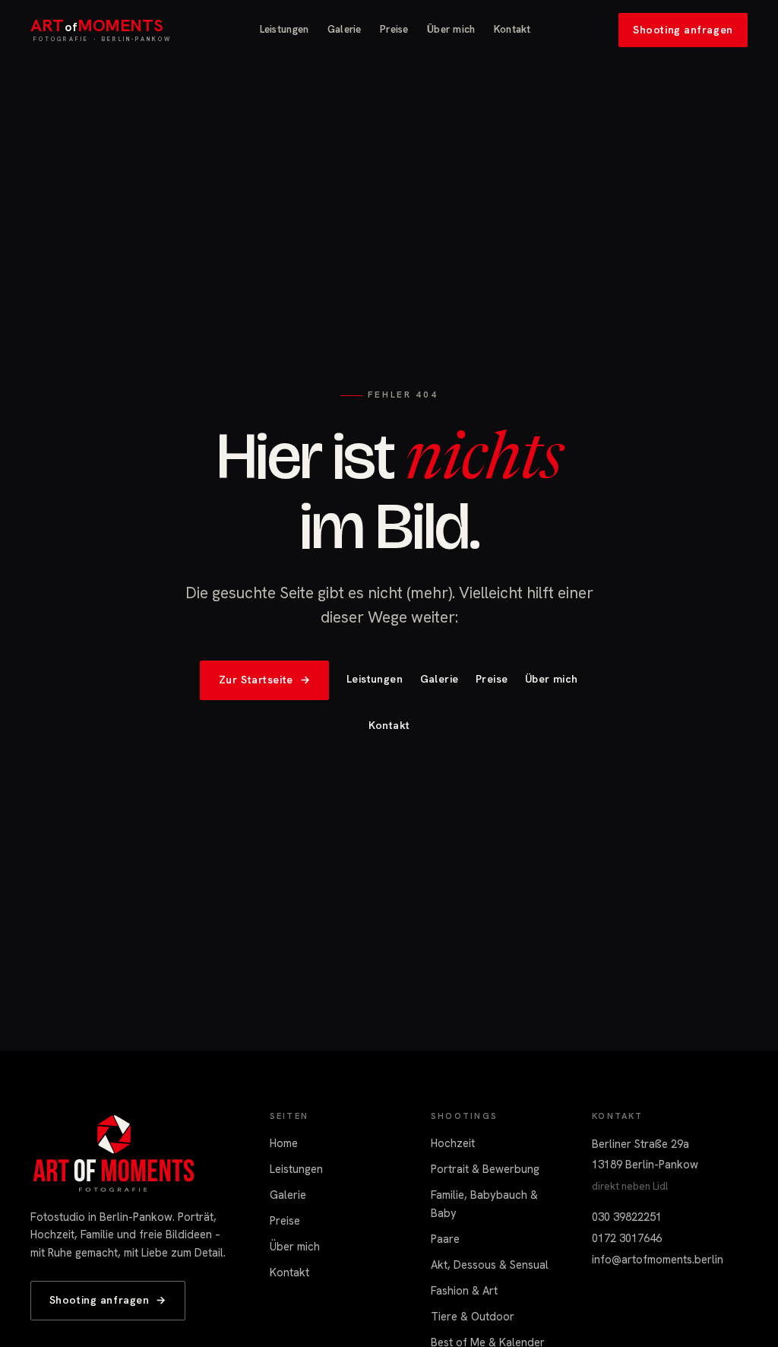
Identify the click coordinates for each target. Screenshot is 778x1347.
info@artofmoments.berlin (657, 1259)
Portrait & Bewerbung (485, 1169)
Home (284, 1143)
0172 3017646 (627, 1238)
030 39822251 (627, 1216)
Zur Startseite (265, 679)
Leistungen (284, 29)
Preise (394, 29)
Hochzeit (453, 1143)
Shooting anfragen (683, 29)
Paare (445, 1238)
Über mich (451, 29)
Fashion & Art (464, 1290)
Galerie (344, 29)
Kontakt (512, 29)
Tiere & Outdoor (472, 1316)
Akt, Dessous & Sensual (490, 1264)
